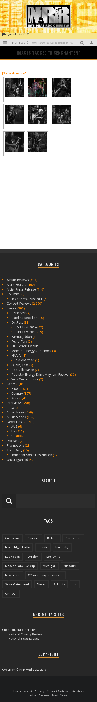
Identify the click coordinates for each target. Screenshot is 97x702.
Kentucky (62, 547)
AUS (14, 426)
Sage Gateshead (17, 584)
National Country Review (25, 634)
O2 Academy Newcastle (45, 575)
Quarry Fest (19, 365)
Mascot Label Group (20, 566)
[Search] (82, 42)
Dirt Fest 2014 (26, 327)
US (13, 436)
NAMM (16, 355)
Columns (13, 294)
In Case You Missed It (27, 299)
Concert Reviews (19, 303)
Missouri (70, 566)
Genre (11, 384)
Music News (16, 412)
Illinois (43, 547)
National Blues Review (24, 638)
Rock (14, 398)
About (28, 691)
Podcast (13, 440)
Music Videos (16, 417)
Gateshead (73, 538)
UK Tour (11, 593)
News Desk (15, 422)
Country (17, 393)
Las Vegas (12, 557)
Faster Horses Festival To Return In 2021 (52, 43)
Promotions (15, 445)
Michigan (49, 566)
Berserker (18, 313)
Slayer (41, 584)
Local (11, 407)
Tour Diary (14, 450)
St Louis (59, 584)
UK (13, 431)
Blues (15, 388)
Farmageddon (21, 336)
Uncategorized (17, 459)
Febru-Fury (19, 341)
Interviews (14, 403)
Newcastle (12, 575)
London (33, 557)
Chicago (33, 538)
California (12, 538)
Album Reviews (18, 280)
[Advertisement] (36, 212)
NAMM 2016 (25, 360)
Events (11, 308)
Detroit (52, 538)
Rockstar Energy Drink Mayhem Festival (40, 374)
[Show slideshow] (14, 73)
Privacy (39, 691)
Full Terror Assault (24, 346)
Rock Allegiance (22, 370)
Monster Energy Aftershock (31, 351)
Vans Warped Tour (24, 379)
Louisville (53, 557)
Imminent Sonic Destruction (31, 455)
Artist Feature (17, 284)
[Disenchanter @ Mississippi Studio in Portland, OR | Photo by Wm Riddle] (14, 87)
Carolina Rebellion (24, 318)
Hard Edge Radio (17, 547)
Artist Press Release (21, 289)
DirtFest (17, 322)
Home (17, 691)
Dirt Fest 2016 (26, 332)
